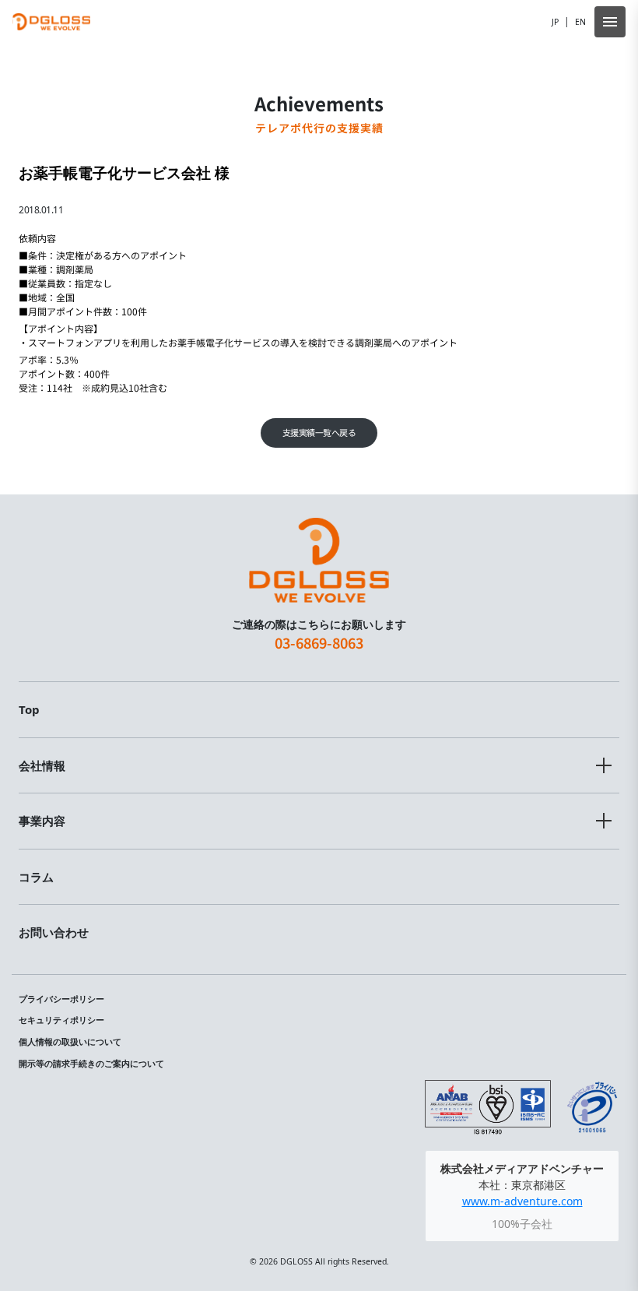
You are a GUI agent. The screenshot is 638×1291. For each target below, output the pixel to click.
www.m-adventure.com (522, 1201)
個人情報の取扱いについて (70, 1041)
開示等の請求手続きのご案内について (91, 1063)
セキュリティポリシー (61, 1020)
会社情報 (42, 765)
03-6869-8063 (319, 642)
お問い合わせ (54, 932)
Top (29, 709)
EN (580, 21)
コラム (36, 877)
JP (555, 21)
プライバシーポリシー (61, 999)
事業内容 (42, 820)
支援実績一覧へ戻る (319, 432)
